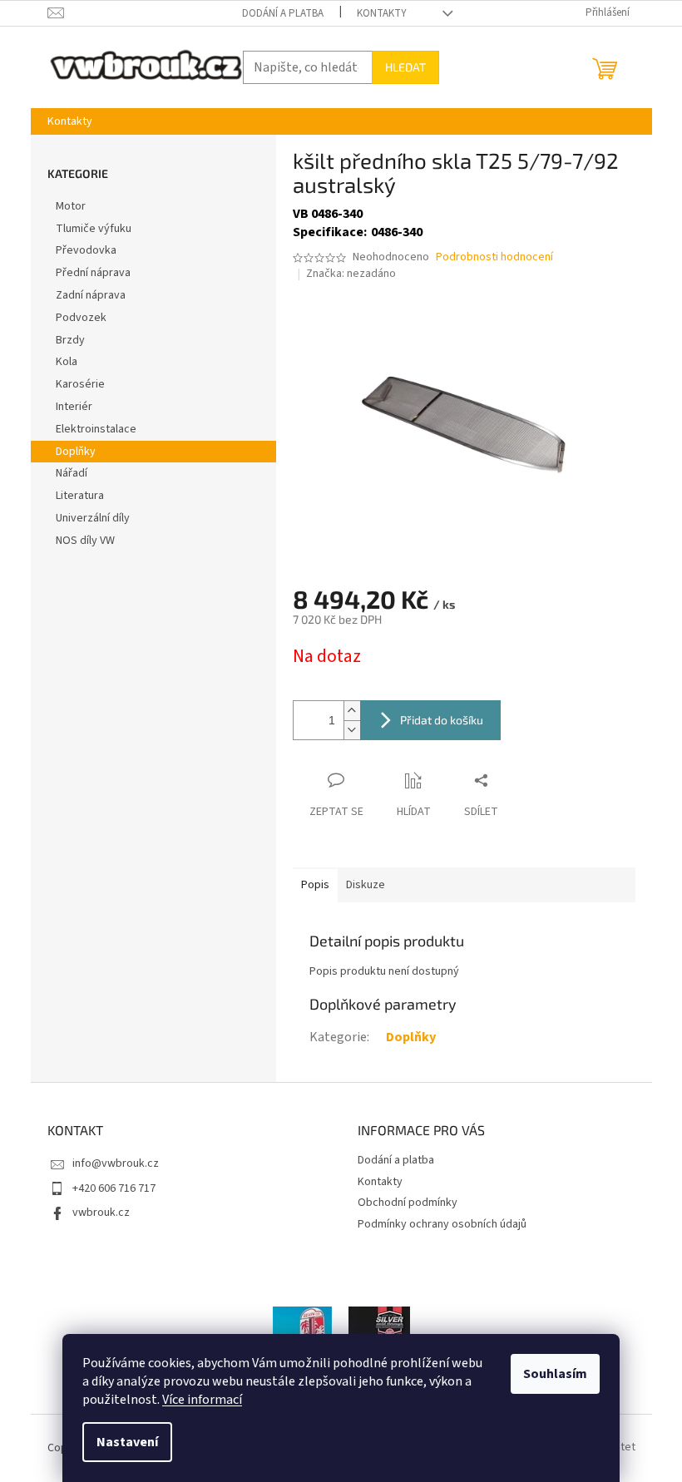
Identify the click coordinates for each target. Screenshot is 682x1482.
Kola (66, 361)
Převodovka (86, 250)
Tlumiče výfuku (93, 228)
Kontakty (382, 13)
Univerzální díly (93, 518)
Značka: (351, 273)
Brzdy (70, 340)
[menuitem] (70, 121)
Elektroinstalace (96, 429)
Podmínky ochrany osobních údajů (442, 1224)
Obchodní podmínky (407, 1202)
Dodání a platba (283, 13)
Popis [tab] (315, 885)
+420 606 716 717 (114, 1188)
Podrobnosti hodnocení (494, 257)
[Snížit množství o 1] (351, 729)
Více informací (202, 1400)
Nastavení (127, 1442)
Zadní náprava (91, 295)
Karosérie (80, 384)
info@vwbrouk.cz (115, 1163)
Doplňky (76, 451)
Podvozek (81, 317)
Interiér (74, 406)
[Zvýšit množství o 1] (351, 710)
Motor (71, 206)
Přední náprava (93, 272)
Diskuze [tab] (365, 885)
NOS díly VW (85, 540)
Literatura (80, 495)
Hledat (405, 67)
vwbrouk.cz (101, 1212)
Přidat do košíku (441, 720)
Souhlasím (555, 1374)
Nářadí (71, 473)
